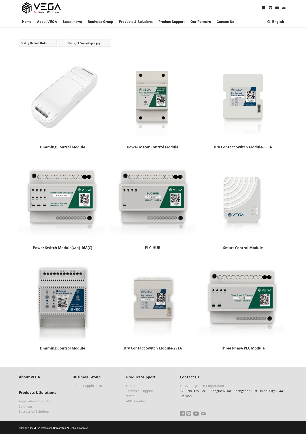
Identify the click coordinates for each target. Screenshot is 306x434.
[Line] (270, 7)
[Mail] (283, 7)
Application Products (34, 401)
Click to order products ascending (61, 44)
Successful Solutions (34, 411)
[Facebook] (263, 7)
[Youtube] (277, 7)
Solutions (26, 406)
